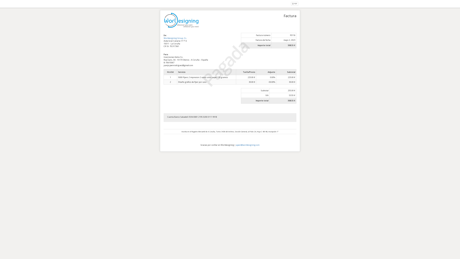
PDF (295, 4)
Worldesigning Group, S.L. (175, 38)
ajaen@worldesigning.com (247, 145)
